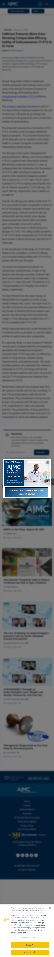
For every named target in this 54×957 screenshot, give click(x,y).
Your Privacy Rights (30, 937)
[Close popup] (47, 462)
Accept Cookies (30, 952)
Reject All (30, 945)
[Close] (50, 908)
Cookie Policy (22, 932)
